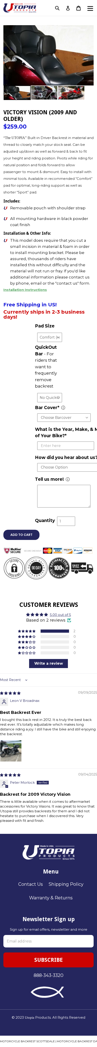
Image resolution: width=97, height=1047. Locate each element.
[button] (27, 631)
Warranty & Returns (51, 898)
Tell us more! (49, 479)
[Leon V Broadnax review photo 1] (11, 751)
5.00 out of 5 (60, 615)
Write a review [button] (48, 663)
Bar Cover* (47, 407)
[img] (10, 693)
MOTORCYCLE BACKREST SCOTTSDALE (27, 1041)
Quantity (45, 520)
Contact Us (30, 884)
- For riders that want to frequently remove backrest (46, 367)
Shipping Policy (65, 884)
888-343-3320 (48, 975)
